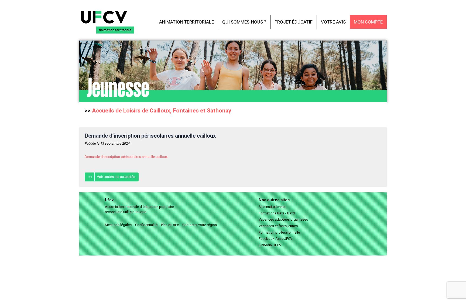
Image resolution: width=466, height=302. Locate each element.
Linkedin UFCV (270, 245)
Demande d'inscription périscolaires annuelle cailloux (126, 157)
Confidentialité (146, 225)
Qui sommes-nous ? (244, 22)
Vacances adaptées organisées (283, 219)
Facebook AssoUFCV (275, 239)
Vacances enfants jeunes (278, 226)
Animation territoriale (186, 22)
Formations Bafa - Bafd (277, 213)
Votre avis (333, 22)
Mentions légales (118, 225)
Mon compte (368, 22)
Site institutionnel (272, 207)
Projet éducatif (294, 22)
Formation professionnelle (279, 232)
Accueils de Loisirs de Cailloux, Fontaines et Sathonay (161, 110)
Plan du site (170, 225)
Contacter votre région (199, 225)
